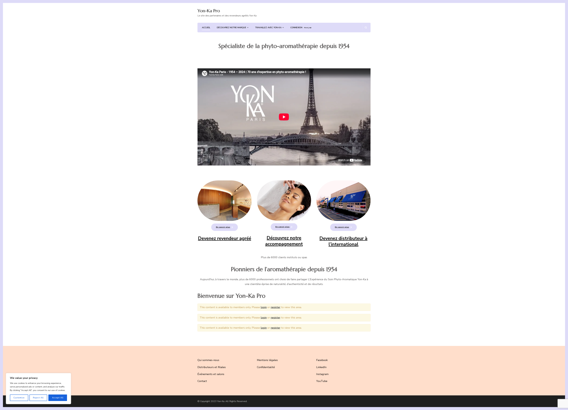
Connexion (296, 27)
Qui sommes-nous (208, 360)
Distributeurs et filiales (211, 367)
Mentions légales (267, 360)
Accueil (206, 27)
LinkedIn (321, 367)
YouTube (321, 381)
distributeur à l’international (348, 241)
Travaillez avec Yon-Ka (268, 27)
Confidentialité (266, 367)
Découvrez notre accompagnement (284, 241)
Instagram (322, 374)
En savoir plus (223, 227)
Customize (19, 397)
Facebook (322, 360)
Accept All (57, 397)
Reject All (38, 397)
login (264, 307)
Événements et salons (210, 374)
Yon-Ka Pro (208, 10)
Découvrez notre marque (231, 27)
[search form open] (365, 27)
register (275, 307)
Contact (202, 381)
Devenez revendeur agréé (224, 238)
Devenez (328, 238)
